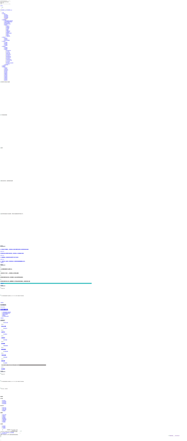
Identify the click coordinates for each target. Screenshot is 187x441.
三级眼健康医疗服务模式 (6, 312)
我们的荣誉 (4, 403)
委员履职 (3, 410)
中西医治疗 (17, 365)
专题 (1, 285)
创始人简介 (4, 407)
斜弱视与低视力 (4, 365)
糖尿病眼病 (3, 349)
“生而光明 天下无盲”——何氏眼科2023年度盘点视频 (9, 273)
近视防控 (3, 337)
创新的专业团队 (5, 314)
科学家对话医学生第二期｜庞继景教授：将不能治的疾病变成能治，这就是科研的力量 (15, 281)
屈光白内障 (3, 326)
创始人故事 (4, 408)
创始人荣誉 (4, 409)
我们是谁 (3, 400)
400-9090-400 (2, 4)
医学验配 (3, 343)
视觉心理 (13, 365)
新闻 (1, 246)
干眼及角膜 (3, 355)
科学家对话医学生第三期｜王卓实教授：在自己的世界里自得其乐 (11, 277)
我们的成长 (4, 402)
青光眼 (9, 365)
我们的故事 (4, 401)
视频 (1, 264)
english (1, 5)
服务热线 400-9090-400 (174, 435)
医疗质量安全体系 (5, 316)
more (4, 246)
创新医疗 (3, 315)
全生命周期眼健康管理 (6, 313)
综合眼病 (3, 368)
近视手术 (3, 332)
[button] (3, 13)
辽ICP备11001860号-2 (5, 432)
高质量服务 (3, 304)
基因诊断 (3, 360)
